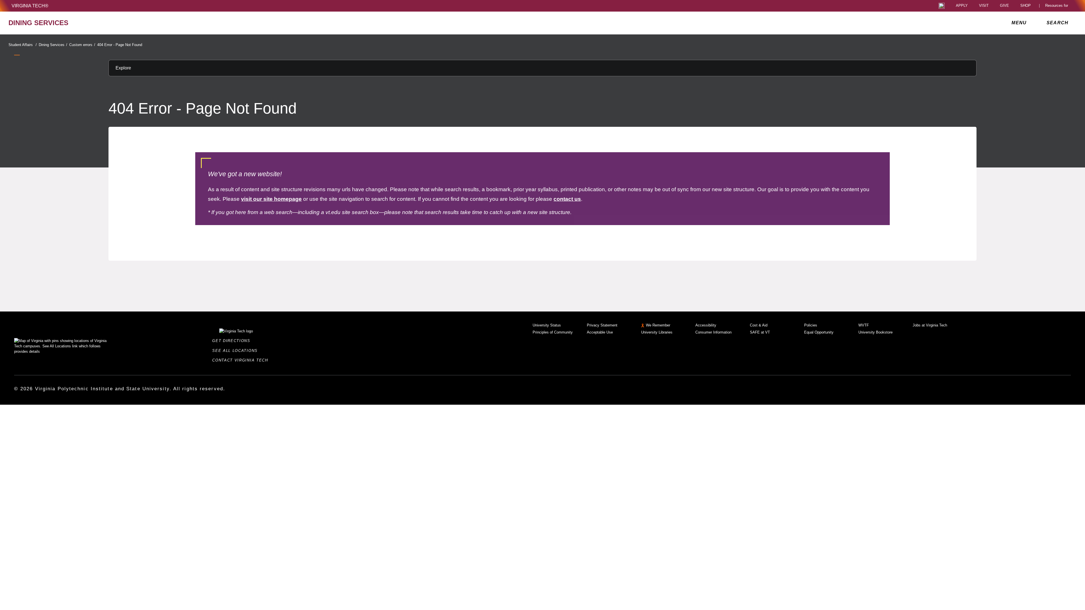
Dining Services (53, 45)
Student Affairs (22, 45)
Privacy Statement (602, 325)
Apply (962, 6)
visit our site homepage (271, 199)
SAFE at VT (760, 332)
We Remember (658, 325)
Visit (984, 6)
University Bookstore (875, 332)
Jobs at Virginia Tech (930, 325)
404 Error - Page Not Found (119, 45)
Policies (810, 325)
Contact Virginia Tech (241, 360)
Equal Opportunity (819, 332)
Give (1004, 6)
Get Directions (232, 341)
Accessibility (705, 325)
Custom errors (82, 45)
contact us (567, 199)
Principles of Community (553, 332)
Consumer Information (713, 332)
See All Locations (236, 350)
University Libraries (656, 332)
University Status (547, 325)
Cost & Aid (758, 325)
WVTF (863, 325)
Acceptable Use (600, 332)
